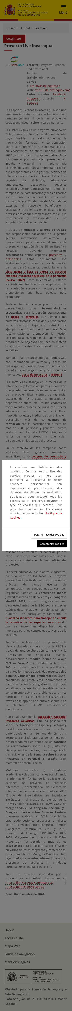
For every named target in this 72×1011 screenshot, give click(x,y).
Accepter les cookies (52, 544)
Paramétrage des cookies (49, 534)
